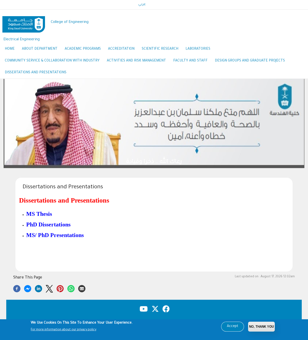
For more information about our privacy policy (63, 330)
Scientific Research (160, 49)
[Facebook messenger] (27, 288)
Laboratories (198, 49)
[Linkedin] (38, 288)
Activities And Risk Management (136, 61)
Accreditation (121, 49)
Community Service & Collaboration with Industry (52, 61)
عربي (142, 5)
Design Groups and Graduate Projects (250, 61)
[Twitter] (49, 288)
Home (10, 49)
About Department (40, 49)
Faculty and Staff (190, 61)
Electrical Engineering (21, 40)
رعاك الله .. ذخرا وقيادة (154, 162)
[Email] (81, 288)
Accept (232, 326)
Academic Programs (83, 49)
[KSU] (23, 22)
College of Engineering (70, 22)
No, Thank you (261, 326)
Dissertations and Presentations (35, 73)
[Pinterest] (60, 288)
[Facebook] (16, 288)
